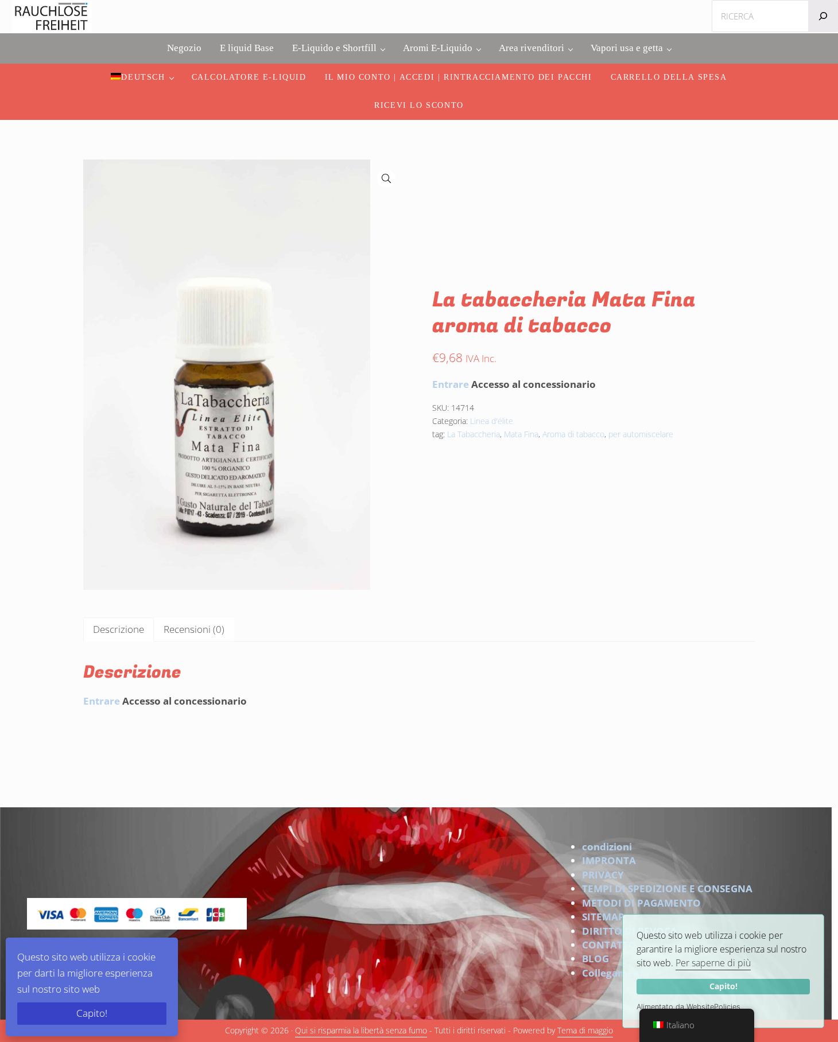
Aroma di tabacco (573, 434)
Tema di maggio (585, 1030)
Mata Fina (521, 434)
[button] (386, 178)
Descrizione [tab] (118, 629)
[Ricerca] (823, 16)
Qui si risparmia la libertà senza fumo (361, 1030)
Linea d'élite (491, 420)
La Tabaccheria (473, 434)
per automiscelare (640, 434)
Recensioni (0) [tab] (194, 629)
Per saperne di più (713, 963)
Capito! (723, 986)
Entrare (450, 384)
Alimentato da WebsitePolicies (688, 1006)
